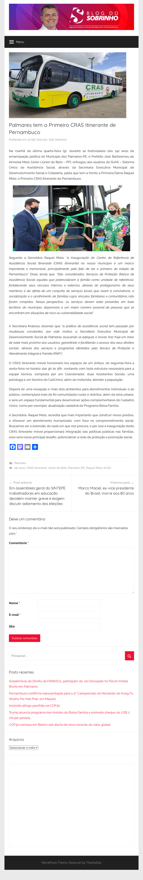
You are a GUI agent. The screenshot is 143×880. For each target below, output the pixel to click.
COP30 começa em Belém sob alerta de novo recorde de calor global (59, 725)
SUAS (107, 468)
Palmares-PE (76, 468)
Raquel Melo (94, 468)
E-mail (14, 615)
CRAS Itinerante (36, 468)
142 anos (19, 468)
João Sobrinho (57, 139)
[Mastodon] (20, 447)
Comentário (19, 543)
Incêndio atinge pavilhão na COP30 (34, 705)
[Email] (27, 447)
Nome (14, 603)
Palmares (20, 463)
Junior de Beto (57, 468)
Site (12, 626)
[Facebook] (12, 447)
